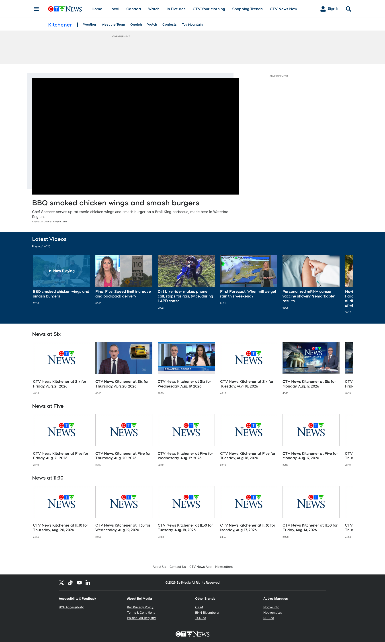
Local (114, 9)
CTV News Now (283, 9)
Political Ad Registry (141, 618)
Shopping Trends (247, 9)
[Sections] (36, 8)
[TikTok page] (70, 582)
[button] (344, 284)
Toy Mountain (192, 24)
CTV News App (200, 566)
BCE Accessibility (71, 607)
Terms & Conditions (141, 612)
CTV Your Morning (209, 9)
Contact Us (178, 566)
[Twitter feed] (61, 582)
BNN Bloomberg (207, 612)
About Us (159, 566)
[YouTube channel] (79, 582)
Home (97, 9)
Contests (169, 24)
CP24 (199, 607)
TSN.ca (200, 618)
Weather (89, 24)
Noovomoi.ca (273, 612)
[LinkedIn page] (88, 582)
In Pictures (176, 9)
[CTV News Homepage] (65, 9)
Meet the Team (113, 24)
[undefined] (61, 280)
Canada (133, 9)
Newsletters (224, 566)
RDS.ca (268, 618)
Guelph (136, 24)
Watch (154, 9)
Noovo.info (271, 607)
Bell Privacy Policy (140, 607)
